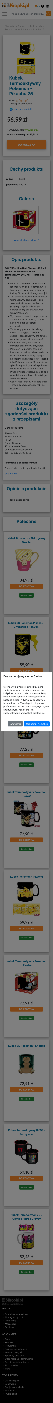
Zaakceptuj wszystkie (37, 724)
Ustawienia (15, 724)
